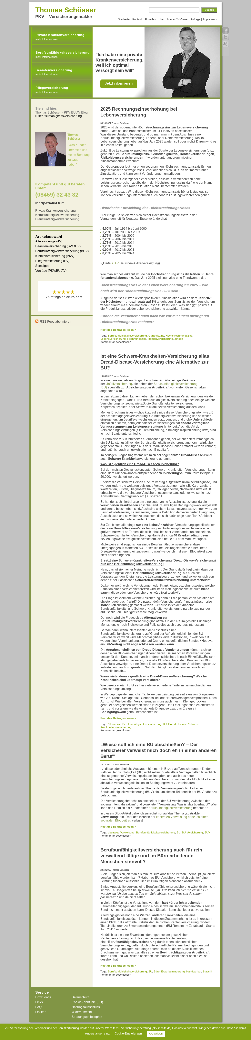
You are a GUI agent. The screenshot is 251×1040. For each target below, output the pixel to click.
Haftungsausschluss (86, 1007)
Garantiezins (156, 335)
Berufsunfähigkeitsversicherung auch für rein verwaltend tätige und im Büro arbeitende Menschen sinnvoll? (151, 855)
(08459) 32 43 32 (56, 194)
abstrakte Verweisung (121, 832)
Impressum (210, 19)
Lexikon (40, 1012)
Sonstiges (42, 265)
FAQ (38, 1007)
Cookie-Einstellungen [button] (128, 1033)
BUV (207, 832)
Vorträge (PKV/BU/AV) (50, 270)
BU (165, 724)
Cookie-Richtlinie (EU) (87, 1002)
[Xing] (225, 44)
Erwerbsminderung (173, 971)
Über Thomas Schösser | (173, 19)
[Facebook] (225, 30)
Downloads (43, 997)
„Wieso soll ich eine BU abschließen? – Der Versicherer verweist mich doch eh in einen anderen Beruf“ (158, 750)
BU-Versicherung (192, 832)
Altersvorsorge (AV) (48, 241)
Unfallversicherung (119, 383)
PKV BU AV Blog (76, 112)
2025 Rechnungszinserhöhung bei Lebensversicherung (138, 111)
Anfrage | (196, 19)
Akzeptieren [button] (156, 1033)
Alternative (114, 724)
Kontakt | (137, 19)
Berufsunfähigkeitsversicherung (127, 335)
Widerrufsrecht (82, 1012)
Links (39, 1002)
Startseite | (124, 19)
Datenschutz (80, 997)
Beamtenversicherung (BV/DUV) (58, 246)
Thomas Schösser (65, 10)
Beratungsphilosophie (87, 1016)
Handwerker (193, 971)
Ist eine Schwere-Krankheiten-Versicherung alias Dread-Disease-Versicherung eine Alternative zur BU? (154, 361)
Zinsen (179, 338)
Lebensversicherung (113, 338)
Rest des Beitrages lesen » (118, 329)
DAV (115, 263)
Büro (157, 971)
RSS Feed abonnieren (55, 321)
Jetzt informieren (119, 83)
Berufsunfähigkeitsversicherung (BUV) (62, 251)
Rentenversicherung (160, 338)
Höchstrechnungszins (179, 335)
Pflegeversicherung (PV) (52, 261)
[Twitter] (225, 37)
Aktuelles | (151, 19)
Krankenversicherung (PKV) (54, 256)
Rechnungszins (136, 338)
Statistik (207, 971)
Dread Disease (177, 724)
